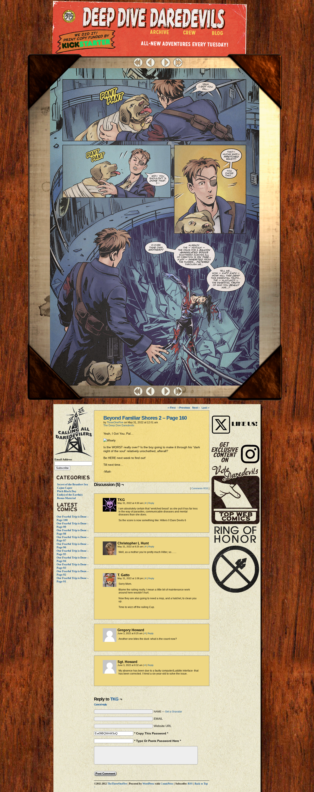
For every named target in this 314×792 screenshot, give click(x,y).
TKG (114, 699)
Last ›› (205, 407)
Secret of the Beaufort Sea (72, 484)
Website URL (163, 726)
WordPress (148, 783)
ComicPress (167, 783)
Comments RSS (199, 488)
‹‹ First (172, 407)
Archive (160, 33)
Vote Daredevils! (235, 495)
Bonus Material (66, 498)
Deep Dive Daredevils (153, 18)
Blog (218, 34)
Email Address (63, 459)
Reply (151, 503)
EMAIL (158, 718)
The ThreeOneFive (70, 17)
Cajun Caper (64, 487)
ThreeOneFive (115, 422)
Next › (196, 407)
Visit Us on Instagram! (235, 420)
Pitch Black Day (66, 491)
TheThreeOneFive (117, 783)
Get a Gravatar (173, 711)
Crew (189, 34)
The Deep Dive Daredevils (118, 425)
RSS (190, 783)
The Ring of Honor (235, 561)
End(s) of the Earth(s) (69, 494)
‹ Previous (184, 407)
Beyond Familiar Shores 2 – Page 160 (145, 418)
